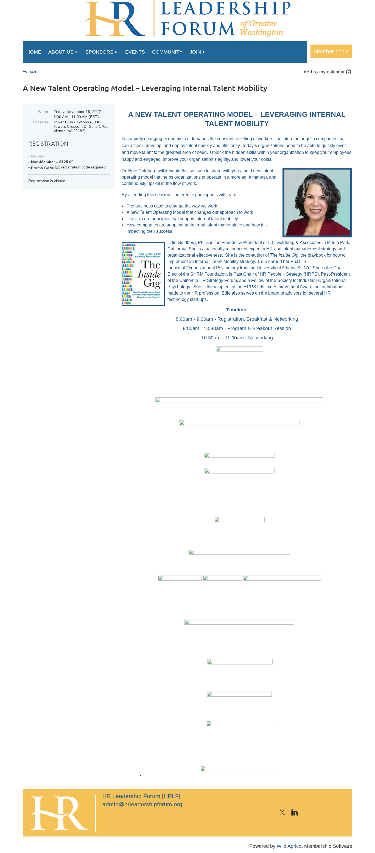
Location (40, 122)
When (43, 111)
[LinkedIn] (294, 812)
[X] (282, 812)
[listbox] (328, 71)
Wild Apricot (290, 846)
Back (33, 72)
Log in (331, 51)
